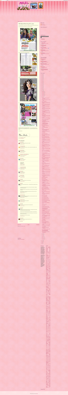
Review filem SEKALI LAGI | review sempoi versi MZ (45, 222)
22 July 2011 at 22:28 (22, 201)
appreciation (47, 259)
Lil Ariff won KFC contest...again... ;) (45, 199)
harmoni (49, 301)
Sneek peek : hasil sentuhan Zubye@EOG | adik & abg (46, 145)
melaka (49, 333)
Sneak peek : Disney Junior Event (45, 221)
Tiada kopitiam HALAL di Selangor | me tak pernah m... (46, 176)
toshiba (46, 379)
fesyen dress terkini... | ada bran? (45, 197)
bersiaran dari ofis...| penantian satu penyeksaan (45, 126)
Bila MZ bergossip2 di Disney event (45, 212)
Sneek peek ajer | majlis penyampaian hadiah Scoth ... (45, 107)
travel (49, 379)
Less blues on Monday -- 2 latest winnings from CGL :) (46, 214)
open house (47, 348)
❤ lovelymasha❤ (22, 146)
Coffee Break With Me (43, 45)
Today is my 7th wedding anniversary (45, 165)
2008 (42, 242)
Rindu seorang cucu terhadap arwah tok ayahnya (46, 192)
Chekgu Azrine (21, 199)
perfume (49, 351)
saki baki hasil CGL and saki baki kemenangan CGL (45, 120)
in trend (21, 138)
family (47, 289)
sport (49, 373)
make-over (49, 326)
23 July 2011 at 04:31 (22, 205)
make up (47, 326)
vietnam (47, 383)
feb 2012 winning (48, 291)
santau (49, 364)
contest (47, 274)
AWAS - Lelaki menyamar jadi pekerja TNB (45, 142)
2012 (42, 89)
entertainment (47, 287)
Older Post (37, 224)
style (46, 375)
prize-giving (47, 355)
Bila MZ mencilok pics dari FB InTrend (46, 207)
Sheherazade (21, 175)
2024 (42, 76)
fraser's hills (47, 296)
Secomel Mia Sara (44, 162)
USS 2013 (48, 382)
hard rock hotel (47, 301)
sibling (46, 371)
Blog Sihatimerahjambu (44, 63)
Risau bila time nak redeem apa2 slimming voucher (46, 100)
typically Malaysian (44, 220)
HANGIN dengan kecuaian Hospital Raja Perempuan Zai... (46, 185)
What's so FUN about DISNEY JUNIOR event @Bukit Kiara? (46, 215)
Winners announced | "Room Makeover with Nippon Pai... (46, 184)
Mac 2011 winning (48, 324)
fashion (48, 290)
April (42, 235)
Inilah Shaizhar (43, 66)
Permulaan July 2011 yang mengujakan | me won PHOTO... (46, 226)
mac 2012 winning (48, 324)
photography (47, 353)
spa (48, 373)
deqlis (20, 183)
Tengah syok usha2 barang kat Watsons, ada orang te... (46, 138)
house (47, 304)
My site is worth (43, 38)
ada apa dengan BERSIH (44, 201)
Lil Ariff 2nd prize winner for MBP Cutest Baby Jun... (46, 154)
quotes (49, 356)
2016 (42, 85)
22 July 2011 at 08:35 (22, 160)
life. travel (47, 320)
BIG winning (48, 268)
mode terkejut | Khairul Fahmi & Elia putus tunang (45, 98)
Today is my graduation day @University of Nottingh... (46, 155)
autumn (49, 265)
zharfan (47, 387)
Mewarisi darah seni (44, 178)
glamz (49, 300)
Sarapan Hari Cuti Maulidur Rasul (44, 69)
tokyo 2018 (49, 378)
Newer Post (19, 224)
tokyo (47, 378)
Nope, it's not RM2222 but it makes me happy (46, 189)
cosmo (49, 276)
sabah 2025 (47, 364)
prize (49, 354)
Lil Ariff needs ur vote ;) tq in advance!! (46, 174)
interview (49, 306)
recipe (49, 361)
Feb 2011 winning (48, 290)
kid (48, 317)
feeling (49, 292)
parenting (49, 350)
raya (47, 356)
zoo (49, 387)
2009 (42, 241)
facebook (49, 288)
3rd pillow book (43, 132)
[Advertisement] (34, 15)
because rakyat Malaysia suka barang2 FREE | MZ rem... (45, 232)
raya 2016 (49, 358)
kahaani (49, 316)
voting (49, 383)
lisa (48, 321)
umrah (46, 381)
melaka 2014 (47, 334)
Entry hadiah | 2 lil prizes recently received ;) (45, 166)
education (47, 286)
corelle (49, 275)
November (43, 92)
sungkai (48, 375)
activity (49, 255)
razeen (47, 361)
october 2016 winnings (48, 347)
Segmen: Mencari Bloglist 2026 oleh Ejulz (45, 51)
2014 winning (47, 247)
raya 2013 (47, 357)
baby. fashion (48, 266)
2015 (42, 86)
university (49, 381)
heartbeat (49, 302)
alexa (49, 256)
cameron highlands (48, 271)
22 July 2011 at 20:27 (22, 197)
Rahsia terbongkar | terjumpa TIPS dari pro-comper (46, 135)
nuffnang (47, 343)
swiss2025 (49, 376)
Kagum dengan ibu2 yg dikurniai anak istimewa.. (45, 168)
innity (48, 306)
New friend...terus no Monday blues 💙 (45, 48)
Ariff (49, 262)
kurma (48, 318)
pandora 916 (47, 349)
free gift (49, 296)
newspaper (47, 339)
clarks (49, 272)
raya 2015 (47, 358)
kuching (47, 318)
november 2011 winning (48, 342)
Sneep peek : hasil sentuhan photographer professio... (46, 113)
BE (46, 267)
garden (46, 298)
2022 (42, 78)
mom (48, 336)
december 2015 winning (48, 282)
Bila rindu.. (43, 128)
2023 (42, 77)
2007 (42, 243)
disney (47, 284)
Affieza (21, 203)
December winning (48, 283)
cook (48, 275)
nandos (48, 338)
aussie (48, 265)
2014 (42, 87)
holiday (49, 303)
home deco (47, 303)
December (43, 91)
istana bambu (47, 307)
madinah (47, 325)
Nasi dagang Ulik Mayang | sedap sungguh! (45, 161)
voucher (47, 384)
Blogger (37, 393)
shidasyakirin (21, 150)
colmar (49, 273)
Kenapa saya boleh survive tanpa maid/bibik (45, 182)
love (49, 322)
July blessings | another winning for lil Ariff (45, 202)
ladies (49, 318)
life (49, 319)
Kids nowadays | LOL (44, 190)
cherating (48, 272)
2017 (42, 84)
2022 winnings (47, 252)
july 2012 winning (48, 312)
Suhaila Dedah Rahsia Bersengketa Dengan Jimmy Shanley (45, 129)
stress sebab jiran (43, 205)
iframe (49, 305)
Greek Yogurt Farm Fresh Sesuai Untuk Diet (45, 64)
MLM (46, 336)
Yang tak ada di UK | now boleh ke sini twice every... (46, 131)
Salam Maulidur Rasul (43, 45)
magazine (23, 138)
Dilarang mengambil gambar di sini (45, 136)
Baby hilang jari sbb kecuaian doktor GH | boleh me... (46, 171)
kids (49, 317)
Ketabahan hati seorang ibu (44, 179)
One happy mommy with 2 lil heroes (45, 206)
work (49, 386)
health (46, 302)
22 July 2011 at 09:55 (22, 181)
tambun (46, 377)
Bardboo (21, 171)
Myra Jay (21, 158)
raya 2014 (49, 357)
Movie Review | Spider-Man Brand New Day (45, 54)
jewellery (47, 310)
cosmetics (47, 276)
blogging (47, 269)
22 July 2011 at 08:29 (22, 156)
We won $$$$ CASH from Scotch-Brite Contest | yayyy (46, 139)
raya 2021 (47, 360)
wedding (49, 385)
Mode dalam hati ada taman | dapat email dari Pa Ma (46, 210)
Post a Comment (21, 221)
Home (28, 224)
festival (46, 293)
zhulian (48, 387)
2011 (42, 90)
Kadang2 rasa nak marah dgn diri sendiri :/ (46, 157)
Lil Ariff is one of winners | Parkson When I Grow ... (46, 148)
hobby (46, 303)
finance (49, 293)
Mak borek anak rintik (44, 101)
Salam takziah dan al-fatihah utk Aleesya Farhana (46, 102)
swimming (47, 376)
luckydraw (47, 323)
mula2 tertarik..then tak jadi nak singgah (46, 200)
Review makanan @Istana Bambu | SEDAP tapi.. (45, 158)
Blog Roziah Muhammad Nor (44, 69)
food (49, 294)
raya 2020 (49, 359)
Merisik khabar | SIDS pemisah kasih (45, 211)
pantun (49, 349)
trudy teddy (49, 380)
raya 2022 (49, 360)
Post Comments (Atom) (22, 226)
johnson (49, 310)
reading (48, 361)
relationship (47, 362)
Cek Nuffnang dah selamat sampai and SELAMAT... (45, 105)
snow (47, 373)
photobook (47, 352)
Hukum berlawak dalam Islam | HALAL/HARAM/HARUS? (45, 230)
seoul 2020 (47, 366)
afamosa (47, 256)
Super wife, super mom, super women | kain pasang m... (46, 219)
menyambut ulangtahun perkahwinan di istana (46, 164)
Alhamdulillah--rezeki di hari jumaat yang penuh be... (46, 141)
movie (49, 337)
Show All (49, 71)
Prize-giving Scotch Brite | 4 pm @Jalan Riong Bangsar (46, 111)
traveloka (47, 380)
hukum (49, 304)
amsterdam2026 (47, 257)
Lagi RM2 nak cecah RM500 (45, 177)
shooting (46, 370)
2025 (42, 75)
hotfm (46, 304)
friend (49, 297)
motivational (47, 337)
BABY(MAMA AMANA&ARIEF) (23, 154)
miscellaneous (47, 335)
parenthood (47, 350)
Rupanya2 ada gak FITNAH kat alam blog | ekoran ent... (46, 108)
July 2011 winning (48, 311)
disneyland (48, 285)
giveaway (47, 300)
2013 (42, 88)
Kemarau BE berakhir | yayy (44, 124)
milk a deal (48, 335)
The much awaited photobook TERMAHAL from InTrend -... (45, 123)
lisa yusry (49, 321)
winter (46, 386)
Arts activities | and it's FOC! (45, 133)
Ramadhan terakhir (44, 114)
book (48, 269)
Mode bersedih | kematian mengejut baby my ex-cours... (46, 217)
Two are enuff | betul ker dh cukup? (45, 198)
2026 (42, 74)
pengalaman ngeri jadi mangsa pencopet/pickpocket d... (45, 208)
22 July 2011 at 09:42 (22, 177)
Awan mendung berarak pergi (45, 127)
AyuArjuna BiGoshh (22, 167)
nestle (49, 338)
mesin (49, 334)
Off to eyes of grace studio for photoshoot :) (46, 151)
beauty (47, 267)
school (48, 365)
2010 (42, 240)
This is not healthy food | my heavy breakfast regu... (45, 180)
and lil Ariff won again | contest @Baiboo (46, 118)
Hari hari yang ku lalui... (44, 61)
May (42, 234)
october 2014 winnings (48, 346)
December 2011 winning (48, 280)
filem (47, 293)
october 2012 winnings (48, 344)
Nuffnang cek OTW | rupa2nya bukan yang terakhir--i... (45, 121)
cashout (46, 272)
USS (46, 382)
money (49, 336)
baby (46, 266)
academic (47, 254)
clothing (47, 273)
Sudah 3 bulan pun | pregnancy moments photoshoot (46, 173)
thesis (46, 378)
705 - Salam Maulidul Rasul (44, 67)
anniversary (47, 258)
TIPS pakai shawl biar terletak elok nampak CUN (45, 227)
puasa (46, 356)
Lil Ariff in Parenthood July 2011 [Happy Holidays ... (46, 224)
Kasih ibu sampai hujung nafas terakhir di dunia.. (46, 170)
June (42, 233)
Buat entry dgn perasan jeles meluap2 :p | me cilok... (46, 117)
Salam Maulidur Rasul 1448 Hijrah (44, 43)
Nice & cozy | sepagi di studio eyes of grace (45, 147)
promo (49, 355)
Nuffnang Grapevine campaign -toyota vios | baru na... (45, 193)
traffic (48, 379)
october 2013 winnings (48, 345)
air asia (48, 256)
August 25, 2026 (43, 59)
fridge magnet (47, 297)
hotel (49, 303)
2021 (42, 79)
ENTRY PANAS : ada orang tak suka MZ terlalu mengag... (46, 115)
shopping (49, 370)
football (46, 295)
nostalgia (49, 339)
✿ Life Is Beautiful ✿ (43, 47)
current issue (48, 277)
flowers (47, 294)
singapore (49, 371)
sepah (48, 366)
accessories (47, 255)
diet (46, 284)
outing (49, 348)
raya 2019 (47, 359)
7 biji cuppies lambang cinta (44, 152)
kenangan (47, 317)
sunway (49, 375)
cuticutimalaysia (48, 278)
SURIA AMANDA (43, 42)
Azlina (21, 179)
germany (49, 299)
